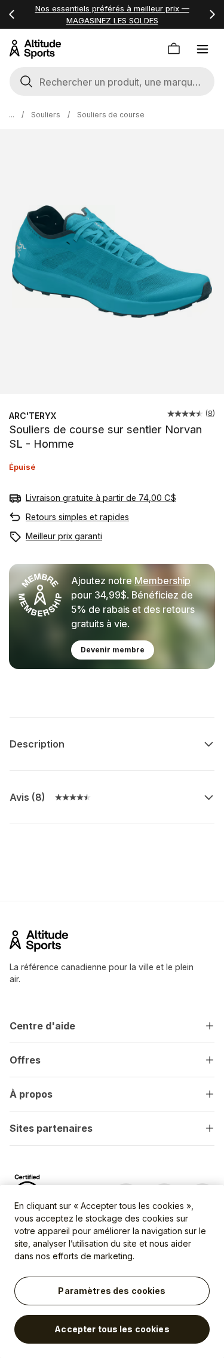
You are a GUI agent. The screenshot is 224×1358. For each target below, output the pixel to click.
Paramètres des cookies (111, 1291)
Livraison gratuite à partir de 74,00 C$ (101, 498)
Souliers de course (111, 114)
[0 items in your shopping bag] (174, 49)
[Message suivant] (212, 14)
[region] (112, 1271)
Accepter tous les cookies (112, 1329)
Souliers (45, 114)
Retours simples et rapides (77, 517)
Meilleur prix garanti (64, 536)
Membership (162, 581)
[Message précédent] (12, 14)
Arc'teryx (32, 416)
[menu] (202, 49)
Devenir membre (113, 649)
